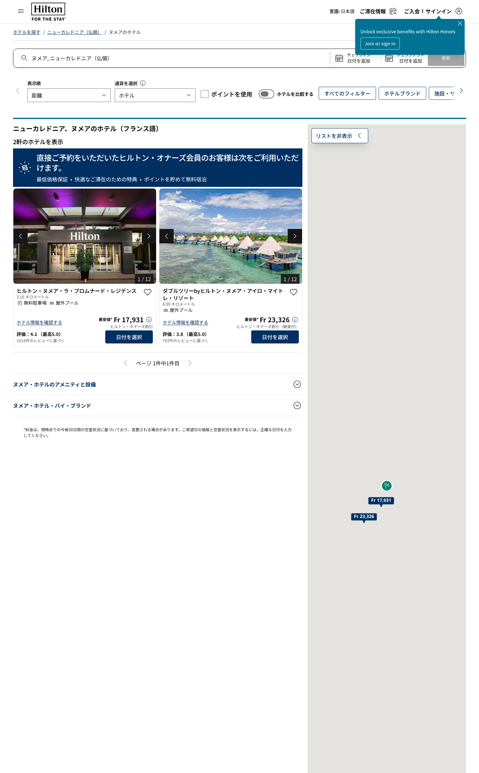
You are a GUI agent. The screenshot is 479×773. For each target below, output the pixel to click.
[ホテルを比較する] (266, 94)
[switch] (266, 94)
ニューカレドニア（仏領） (74, 32)
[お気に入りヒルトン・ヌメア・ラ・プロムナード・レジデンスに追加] (147, 292)
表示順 (34, 83)
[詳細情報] (149, 320)
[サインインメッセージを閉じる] (460, 23)
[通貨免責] (143, 83)
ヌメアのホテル (125, 32)
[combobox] (171, 58)
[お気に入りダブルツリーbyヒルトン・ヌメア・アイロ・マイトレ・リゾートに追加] (293, 292)
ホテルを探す (26, 32)
